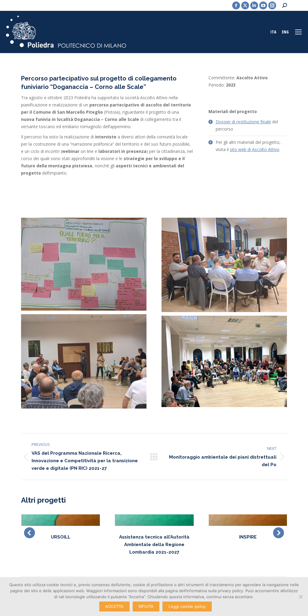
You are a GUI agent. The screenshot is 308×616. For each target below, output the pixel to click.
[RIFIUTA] (300, 597)
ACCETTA (114, 606)
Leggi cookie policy (187, 606)
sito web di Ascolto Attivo (254, 149)
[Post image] (60, 520)
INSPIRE (248, 537)
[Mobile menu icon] (298, 32)
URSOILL (60, 537)
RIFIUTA (146, 606)
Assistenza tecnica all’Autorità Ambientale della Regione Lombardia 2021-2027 (154, 544)
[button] (29, 532)
